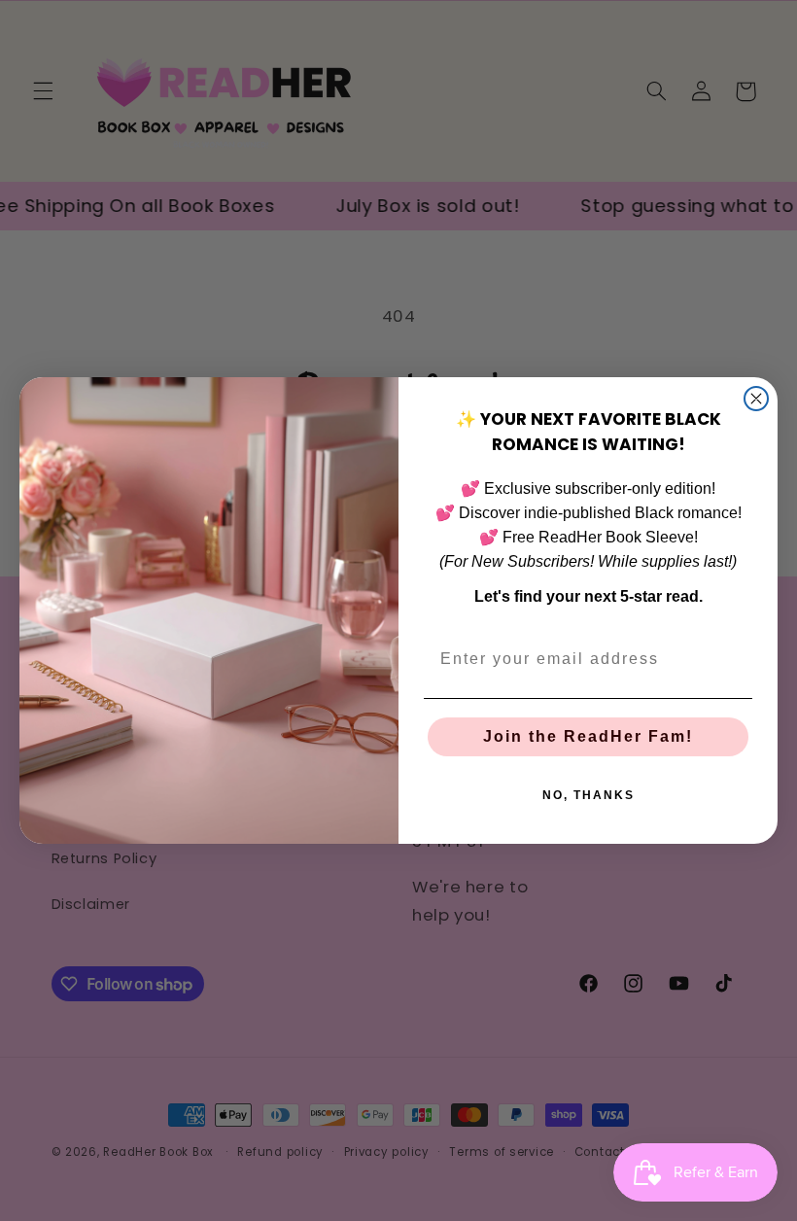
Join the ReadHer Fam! (588, 736)
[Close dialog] (756, 398)
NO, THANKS (588, 795)
